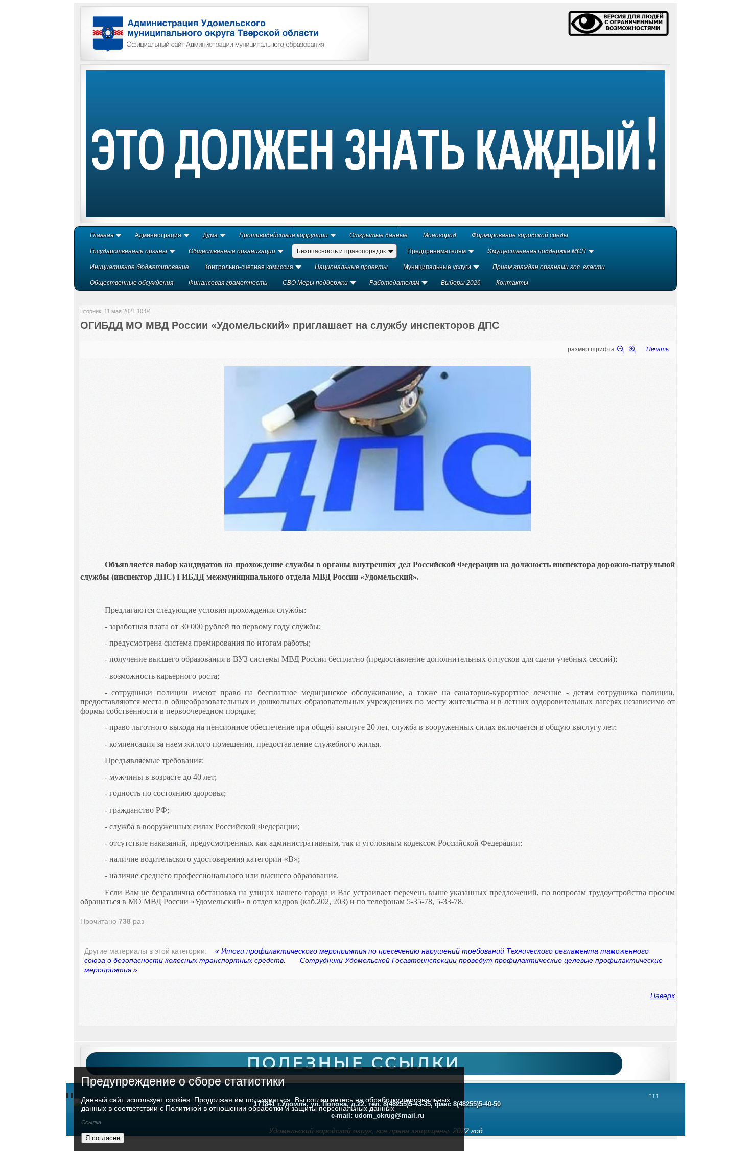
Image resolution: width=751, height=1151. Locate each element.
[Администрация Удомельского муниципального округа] (205, 53)
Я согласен (102, 1138)
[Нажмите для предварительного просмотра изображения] (377, 528)
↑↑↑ (653, 1095)
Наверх (662, 995)
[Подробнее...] (375, 143)
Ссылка (91, 1122)
